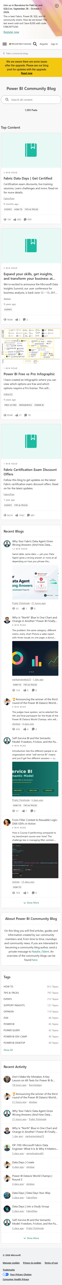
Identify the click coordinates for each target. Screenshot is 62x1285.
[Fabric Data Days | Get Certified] (31, 150)
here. (35, 960)
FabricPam (9, 198)
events (8, 999)
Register (44, 43)
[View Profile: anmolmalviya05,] (7, 1147)
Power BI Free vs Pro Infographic (29, 373)
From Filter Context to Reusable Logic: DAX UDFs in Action (34, 821)
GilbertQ (8, 394)
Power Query (12, 1030)
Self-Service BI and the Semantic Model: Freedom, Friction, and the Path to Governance (35, 740)
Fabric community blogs (17, 53)
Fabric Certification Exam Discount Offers (30, 471)
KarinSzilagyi (35, 1085)
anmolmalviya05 (35, 1153)
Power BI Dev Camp (15, 1036)
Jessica (7, 298)
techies (15, 881)
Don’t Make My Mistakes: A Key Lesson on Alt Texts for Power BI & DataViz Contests (32, 1078)
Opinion (9, 1011)
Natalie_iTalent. (41, 951)
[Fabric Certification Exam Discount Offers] (31, 441)
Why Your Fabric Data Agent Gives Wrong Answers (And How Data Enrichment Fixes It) (32, 543)
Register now (11, 32)
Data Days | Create (23, 1162)
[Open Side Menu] (4, 44)
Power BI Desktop (14, 1042)
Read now (26, 73)
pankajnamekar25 (21, 679)
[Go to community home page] (20, 44)
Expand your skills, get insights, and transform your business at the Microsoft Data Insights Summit (28, 275)
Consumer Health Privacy (16, 1279)
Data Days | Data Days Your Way (31, 1193)
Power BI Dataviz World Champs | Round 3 (32, 1177)
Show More (33, 902)
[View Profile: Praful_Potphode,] (7, 543)
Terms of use (51, 1262)
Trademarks (9, 1269)
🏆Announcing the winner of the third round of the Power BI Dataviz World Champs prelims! (35, 701)
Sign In (54, 43)
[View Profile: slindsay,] (7, 701)
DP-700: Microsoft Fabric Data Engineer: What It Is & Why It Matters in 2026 (34, 1147)
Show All (8, 1049)
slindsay (16, 723)
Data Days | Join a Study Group (30, 1206)
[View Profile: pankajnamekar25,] (7, 620)
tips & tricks (11, 992)
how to (8, 986)
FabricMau (31, 1211)
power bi (9, 1024)
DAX (6, 1017)
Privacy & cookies (32, 1262)
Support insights (14, 1005)
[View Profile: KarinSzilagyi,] (7, 1079)
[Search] (35, 44)
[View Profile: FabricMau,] (7, 1208)
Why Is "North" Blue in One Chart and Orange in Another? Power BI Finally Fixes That (34, 619)
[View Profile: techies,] (7, 822)
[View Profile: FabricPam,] (7, 1195)
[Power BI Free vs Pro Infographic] (31, 346)
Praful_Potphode (21, 603)
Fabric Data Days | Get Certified (28, 178)
